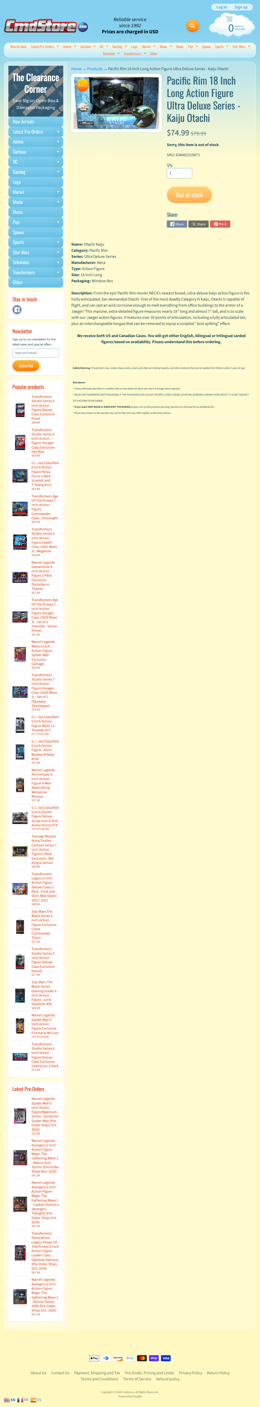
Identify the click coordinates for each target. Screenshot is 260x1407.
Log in (222, 7)
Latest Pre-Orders (45, 47)
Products (95, 69)
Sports (222, 47)
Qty (170, 165)
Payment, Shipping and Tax (97, 1373)
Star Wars (242, 47)
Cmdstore (128, 1392)
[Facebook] (17, 309)
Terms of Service (137, 1379)
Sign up (241, 7)
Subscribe (26, 365)
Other (154, 53)
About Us (38, 1373)
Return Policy (218, 1373)
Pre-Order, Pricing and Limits (149, 1373)
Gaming (120, 47)
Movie (166, 47)
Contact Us (60, 1373)
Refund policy (168, 1379)
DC (105, 47)
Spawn (206, 46)
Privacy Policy (190, 1373)
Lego (134, 46)
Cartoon (88, 47)
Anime (70, 47)
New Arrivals (18, 46)
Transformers (136, 54)
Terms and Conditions (99, 1379)
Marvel (149, 47)
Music (180, 46)
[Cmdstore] (46, 26)
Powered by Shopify (130, 1396)
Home (76, 69)
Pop (193, 47)
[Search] (192, 25)
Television (112, 54)
